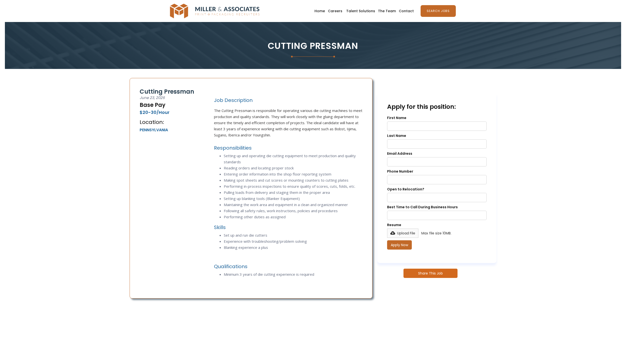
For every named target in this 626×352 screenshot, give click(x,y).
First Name (396, 117)
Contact (406, 11)
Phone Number (400, 171)
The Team (387, 11)
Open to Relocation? (405, 189)
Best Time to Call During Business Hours (422, 207)
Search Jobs (438, 11)
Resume (394, 224)
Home (319, 11)
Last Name (396, 135)
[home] (214, 11)
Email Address (399, 153)
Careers (335, 11)
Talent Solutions (360, 11)
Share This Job (430, 273)
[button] (402, 233)
